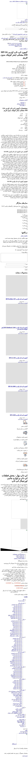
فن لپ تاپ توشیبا (17, 648)
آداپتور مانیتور (18, 708)
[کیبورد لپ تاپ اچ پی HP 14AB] (16, 412)
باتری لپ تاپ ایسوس (16, 604)
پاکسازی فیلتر (24, 235)
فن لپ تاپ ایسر (18, 643)
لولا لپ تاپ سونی (17, 687)
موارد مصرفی (18, 696)
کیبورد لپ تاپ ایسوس (16, 653)
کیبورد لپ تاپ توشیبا (17, 660)
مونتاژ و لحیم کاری (17, 704)
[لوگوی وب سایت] (22, 18)
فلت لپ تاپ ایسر (17, 672)
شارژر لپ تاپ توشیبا (17, 631)
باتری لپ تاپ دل (18, 605)
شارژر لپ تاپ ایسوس (16, 620)
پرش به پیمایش (23, 1)
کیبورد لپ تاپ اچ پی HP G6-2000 (17, 386)
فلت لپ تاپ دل (18, 669)
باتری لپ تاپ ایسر (17, 610)
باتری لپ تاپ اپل (18, 612)
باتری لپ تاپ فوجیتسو (16, 618)
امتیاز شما (24, 249)
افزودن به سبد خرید (23, 93)
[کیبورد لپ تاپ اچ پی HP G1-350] (16, 355)
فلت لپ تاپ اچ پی (17, 671)
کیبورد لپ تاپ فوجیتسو (16, 662)
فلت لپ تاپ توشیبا (17, 677)
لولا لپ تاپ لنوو (18, 685)
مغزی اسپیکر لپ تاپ (17, 699)
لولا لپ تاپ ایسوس (17, 681)
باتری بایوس (19, 698)
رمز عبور (23, 28)
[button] (22, 303)
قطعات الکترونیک (17, 695)
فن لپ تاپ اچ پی (18, 641)
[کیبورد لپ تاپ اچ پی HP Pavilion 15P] (16, 296)
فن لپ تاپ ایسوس (17, 638)
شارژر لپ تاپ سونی (17, 629)
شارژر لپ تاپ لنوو (17, 624)
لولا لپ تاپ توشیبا (17, 688)
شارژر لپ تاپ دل (17, 626)
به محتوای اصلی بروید (15, 1)
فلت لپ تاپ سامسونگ (16, 675)
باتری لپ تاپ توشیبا (17, 611)
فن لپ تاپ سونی (17, 645)
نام (26, 264)
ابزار (21, 702)
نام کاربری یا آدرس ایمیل (19, 24)
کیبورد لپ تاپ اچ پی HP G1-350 (18, 358)
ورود (26, 31)
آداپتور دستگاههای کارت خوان (15, 713)
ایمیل (25, 266)
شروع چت (24, 755)
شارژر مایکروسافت (17, 711)
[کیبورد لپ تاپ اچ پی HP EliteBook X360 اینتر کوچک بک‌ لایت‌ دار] (16, 324)
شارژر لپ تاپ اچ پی (17, 622)
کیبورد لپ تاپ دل (17, 656)
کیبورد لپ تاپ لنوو (17, 657)
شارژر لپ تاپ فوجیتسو (16, 634)
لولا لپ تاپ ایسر (18, 680)
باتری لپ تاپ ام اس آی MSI (15, 615)
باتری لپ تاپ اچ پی (17, 607)
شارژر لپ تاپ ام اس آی (16, 633)
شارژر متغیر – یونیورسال (16, 635)
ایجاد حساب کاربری (20, 22)
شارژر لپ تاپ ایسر (17, 623)
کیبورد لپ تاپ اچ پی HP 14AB (18, 415)
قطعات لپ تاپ (20, 38)
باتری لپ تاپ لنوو (17, 608)
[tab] (22, 102)
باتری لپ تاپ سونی (17, 614)
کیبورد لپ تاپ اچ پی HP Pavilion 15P (16, 299)
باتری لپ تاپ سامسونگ (16, 616)
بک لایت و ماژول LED (16, 692)
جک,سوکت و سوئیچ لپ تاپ (15, 691)
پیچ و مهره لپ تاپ (17, 700)
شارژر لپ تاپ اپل (17, 627)
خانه (26, 38)
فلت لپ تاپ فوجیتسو (16, 676)
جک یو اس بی (18, 706)
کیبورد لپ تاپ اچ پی (7, 77)
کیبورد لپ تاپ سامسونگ (16, 661)
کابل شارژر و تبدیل (17, 694)
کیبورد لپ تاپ (12, 38)
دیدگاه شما (24, 252)
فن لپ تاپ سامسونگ (16, 650)
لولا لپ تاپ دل (18, 684)
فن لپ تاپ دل (18, 642)
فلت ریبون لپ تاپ (17, 703)
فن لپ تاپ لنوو (18, 639)
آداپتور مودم (19, 710)
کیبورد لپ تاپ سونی (17, 664)
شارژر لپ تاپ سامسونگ (16, 630)
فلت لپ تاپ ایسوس (17, 668)
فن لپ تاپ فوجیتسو (17, 649)
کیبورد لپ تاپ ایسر (17, 658)
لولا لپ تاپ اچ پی (17, 683)
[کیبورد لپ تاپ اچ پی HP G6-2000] (16, 383)
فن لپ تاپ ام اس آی (17, 646)
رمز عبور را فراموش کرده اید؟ (20, 34)
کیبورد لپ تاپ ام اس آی (16, 665)
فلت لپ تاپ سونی (17, 673)
